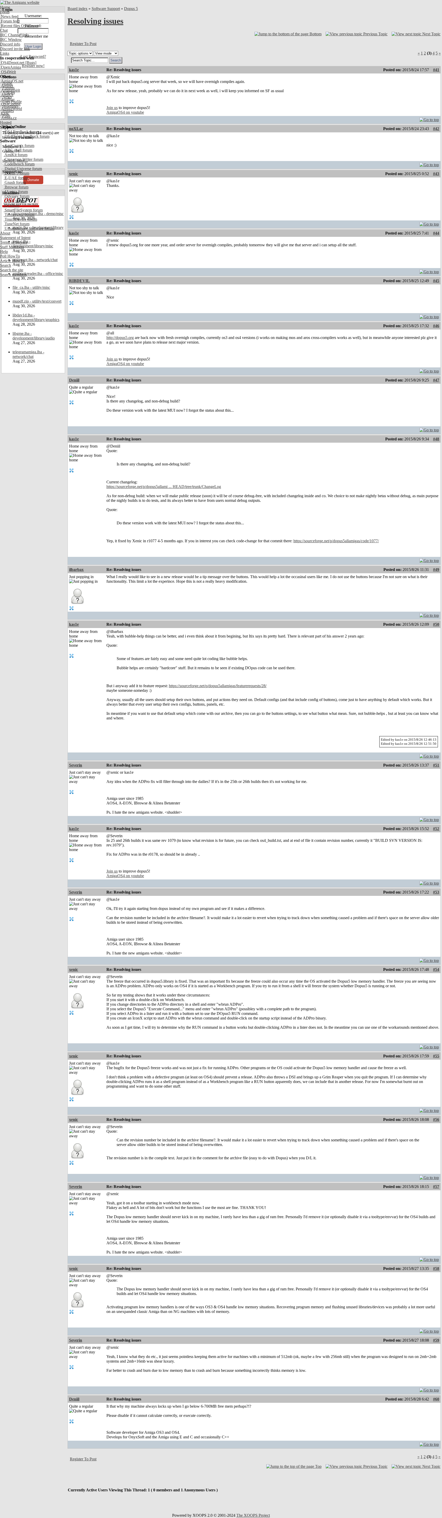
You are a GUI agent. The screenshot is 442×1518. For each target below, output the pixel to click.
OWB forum (14, 201)
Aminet (6, 85)
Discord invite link (15, 49)
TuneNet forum (16, 224)
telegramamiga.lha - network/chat (28, 354)
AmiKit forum (15, 155)
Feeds (4, 12)
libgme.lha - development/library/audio (34, 335)
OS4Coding (10, 104)
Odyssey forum (16, 196)
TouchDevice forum (20, 219)
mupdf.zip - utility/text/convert (37, 301)
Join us (112, 107)
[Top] (429, 118)
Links (4, 53)
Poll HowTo (10, 256)
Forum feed (10, 21)
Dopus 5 (131, 8)
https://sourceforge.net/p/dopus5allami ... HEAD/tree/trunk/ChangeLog (163, 486)
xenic (73, 174)
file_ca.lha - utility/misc (31, 287)
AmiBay (7, 99)
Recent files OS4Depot (19, 26)
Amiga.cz (8, 118)
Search (5, 265)
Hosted (6, 122)
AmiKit (6, 95)
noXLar (76, 128)
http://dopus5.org (120, 337)
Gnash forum (15, 182)
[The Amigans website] (19, 2)
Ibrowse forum (16, 187)
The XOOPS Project (253, 1515)
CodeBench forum (19, 164)
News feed (9, 16)
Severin (75, 765)
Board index (77, 8)
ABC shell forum (18, 150)
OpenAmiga (10, 67)
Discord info (10, 44)
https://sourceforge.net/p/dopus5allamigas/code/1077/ (336, 541)
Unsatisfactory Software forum (29, 228)
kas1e (74, 70)
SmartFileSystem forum (23, 210)
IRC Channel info (14, 35)
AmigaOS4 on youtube (125, 112)
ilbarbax (76, 569)
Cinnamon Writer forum (23, 159)
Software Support (106, 8)
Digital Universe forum (23, 168)
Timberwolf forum (19, 215)
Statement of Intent (15, 238)
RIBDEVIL (79, 281)
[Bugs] (30, 62)
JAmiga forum (16, 191)
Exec (4, 113)
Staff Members (12, 247)
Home (5, 7)
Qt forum (11, 205)
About (5, 233)
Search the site (11, 270)
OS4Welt (8, 72)
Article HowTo (12, 261)
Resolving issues (95, 21)
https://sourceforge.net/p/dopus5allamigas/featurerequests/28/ (218, 686)
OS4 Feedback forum (21, 132)
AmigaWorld (11, 109)
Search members (13, 274)
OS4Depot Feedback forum (26, 136)
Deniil (74, 380)
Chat (4, 30)
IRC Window (11, 39)
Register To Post (83, 43)
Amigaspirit (10, 90)
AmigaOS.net (11, 81)
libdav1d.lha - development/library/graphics (36, 317)
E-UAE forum (16, 178)
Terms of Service (13, 242)
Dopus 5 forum (16, 173)
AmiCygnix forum (19, 145)
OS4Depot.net (12, 62)
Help (4, 251)
